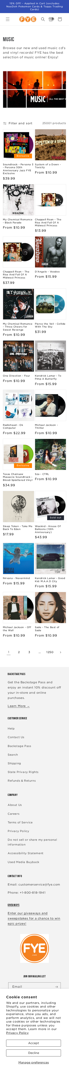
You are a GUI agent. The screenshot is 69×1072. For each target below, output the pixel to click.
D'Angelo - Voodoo (47, 271)
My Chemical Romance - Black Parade (17, 221)
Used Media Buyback (23, 862)
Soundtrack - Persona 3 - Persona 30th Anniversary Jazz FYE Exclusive (18, 169)
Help (11, 728)
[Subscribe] (56, 986)
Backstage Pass (19, 746)
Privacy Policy (17, 1033)
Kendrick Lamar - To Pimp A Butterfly (48, 377)
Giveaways (13, 905)
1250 (49, 652)
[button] (7, 19)
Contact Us (16, 737)
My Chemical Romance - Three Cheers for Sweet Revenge (17, 326)
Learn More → (19, 706)
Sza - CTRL (42, 474)
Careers (13, 813)
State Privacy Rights (23, 772)
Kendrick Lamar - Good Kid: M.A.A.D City (50, 580)
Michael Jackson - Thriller (46, 426)
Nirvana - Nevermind (16, 578)
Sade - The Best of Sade (47, 629)
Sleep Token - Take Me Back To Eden (18, 528)
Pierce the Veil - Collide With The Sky (50, 325)
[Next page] (60, 652)
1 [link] (8, 652)
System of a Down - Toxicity (48, 166)
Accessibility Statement (26, 853)
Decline (33, 1053)
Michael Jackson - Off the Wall (17, 629)
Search (13, 754)
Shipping (14, 763)
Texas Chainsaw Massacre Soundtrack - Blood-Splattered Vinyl (17, 477)
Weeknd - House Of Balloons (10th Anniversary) (48, 529)
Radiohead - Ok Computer (13, 426)
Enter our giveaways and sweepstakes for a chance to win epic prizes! (34, 918)
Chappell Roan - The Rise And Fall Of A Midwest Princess (48, 222)
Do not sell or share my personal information (32, 842)
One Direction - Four (16, 375)
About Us (15, 804)
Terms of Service (20, 822)
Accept (33, 1043)
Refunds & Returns (22, 780)
